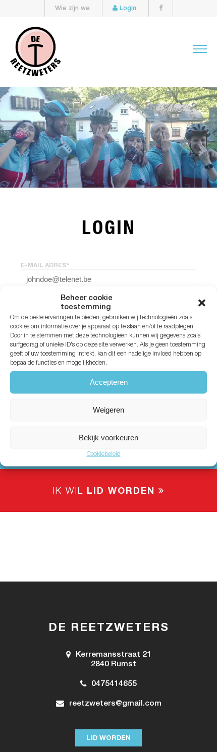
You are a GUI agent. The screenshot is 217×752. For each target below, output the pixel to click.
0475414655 (114, 684)
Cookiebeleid (104, 454)
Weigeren (108, 410)
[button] (202, 303)
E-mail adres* (45, 266)
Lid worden (108, 738)
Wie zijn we (72, 9)
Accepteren (109, 382)
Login (127, 9)
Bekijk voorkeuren (108, 437)
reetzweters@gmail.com (115, 704)
